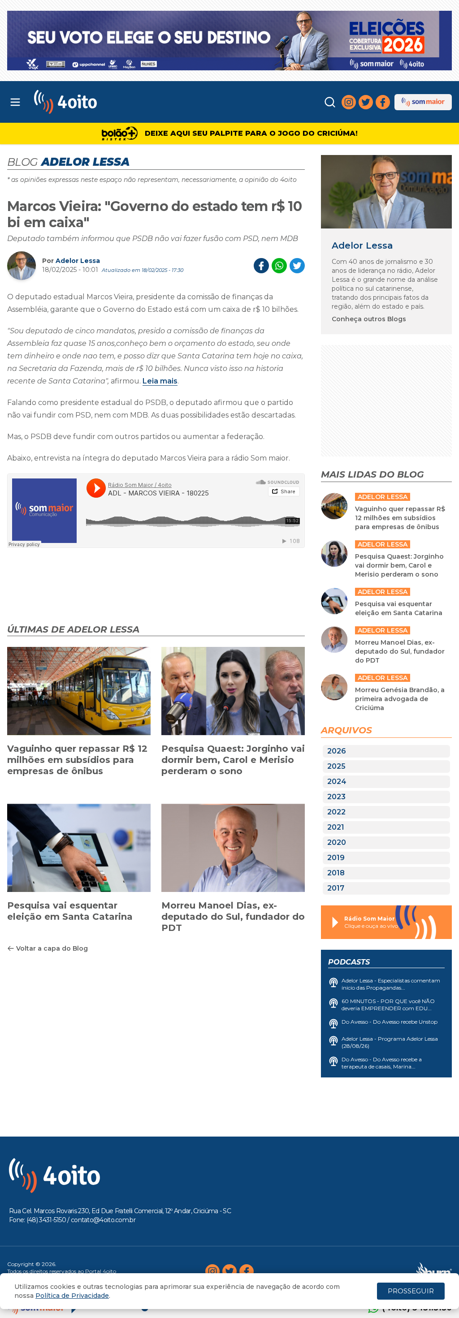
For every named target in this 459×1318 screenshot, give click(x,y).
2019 (336, 857)
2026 (336, 751)
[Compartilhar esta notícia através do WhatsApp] (279, 265)
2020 (336, 842)
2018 (336, 873)
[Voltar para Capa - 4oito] (90, 102)
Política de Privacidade (72, 1296)
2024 (336, 781)
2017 (335, 888)
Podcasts (349, 962)
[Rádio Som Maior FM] (423, 102)
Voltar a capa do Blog (52, 948)
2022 (336, 812)
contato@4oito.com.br (103, 1220)
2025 (336, 766)
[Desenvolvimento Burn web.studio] (434, 1271)
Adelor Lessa (78, 261)
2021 (335, 827)
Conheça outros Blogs (369, 319)
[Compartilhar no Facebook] (261, 265)
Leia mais (160, 381)
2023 (336, 797)
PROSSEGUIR (411, 1291)
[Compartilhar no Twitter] (297, 265)
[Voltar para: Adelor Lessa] (386, 191)
